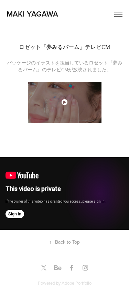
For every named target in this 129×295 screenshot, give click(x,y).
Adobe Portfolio (77, 283)
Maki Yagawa (33, 13)
